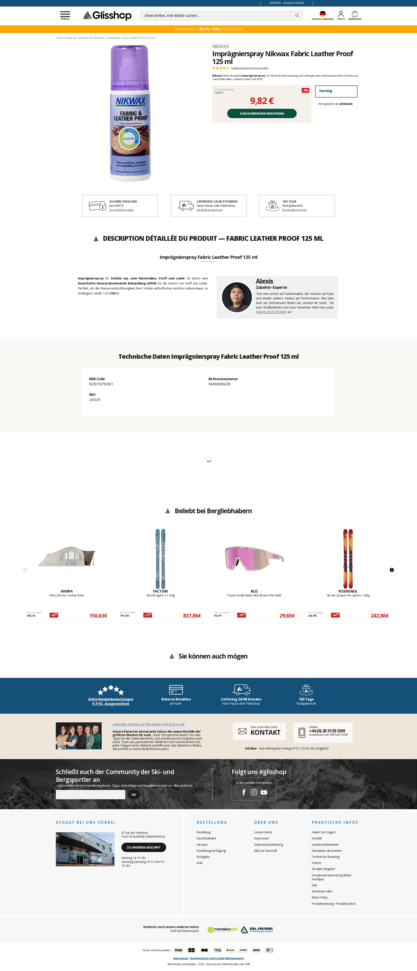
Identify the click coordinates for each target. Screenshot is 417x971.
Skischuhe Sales (322, 891)
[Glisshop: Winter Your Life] (107, 15)
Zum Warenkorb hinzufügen (262, 113)
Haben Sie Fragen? (324, 832)
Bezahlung (203, 832)
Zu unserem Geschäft (144, 847)
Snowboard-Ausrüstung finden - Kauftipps (332, 877)
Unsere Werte (263, 832)
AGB (200, 863)
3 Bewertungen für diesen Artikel (249, 67)
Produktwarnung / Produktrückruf (333, 904)
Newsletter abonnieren (327, 851)
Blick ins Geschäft (265, 851)
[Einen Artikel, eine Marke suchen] (297, 15)
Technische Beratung (325, 857)
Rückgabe (203, 857)
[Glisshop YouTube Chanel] (264, 793)
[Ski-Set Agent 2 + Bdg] (160, 558)
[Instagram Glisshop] (254, 793)
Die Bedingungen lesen (209, 210)
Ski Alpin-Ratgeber (323, 869)
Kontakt (317, 838)
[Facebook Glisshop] (244, 793)
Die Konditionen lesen (121, 210)
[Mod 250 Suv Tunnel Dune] (66, 558)
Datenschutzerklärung (268, 844)
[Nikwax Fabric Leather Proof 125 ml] (130, 113)
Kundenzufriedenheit (325, 844)
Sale (314, 885)
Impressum (261, 838)
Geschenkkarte (206, 838)
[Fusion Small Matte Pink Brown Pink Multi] (254, 558)
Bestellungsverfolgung (211, 851)
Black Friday (319, 897)
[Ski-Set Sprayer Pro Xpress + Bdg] (348, 558)
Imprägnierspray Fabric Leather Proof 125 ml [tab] (208, 257)
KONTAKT (265, 732)
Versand (202, 844)
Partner (316, 863)
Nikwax (220, 46)
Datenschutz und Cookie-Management (217, 958)
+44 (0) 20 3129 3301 (271, 312)
